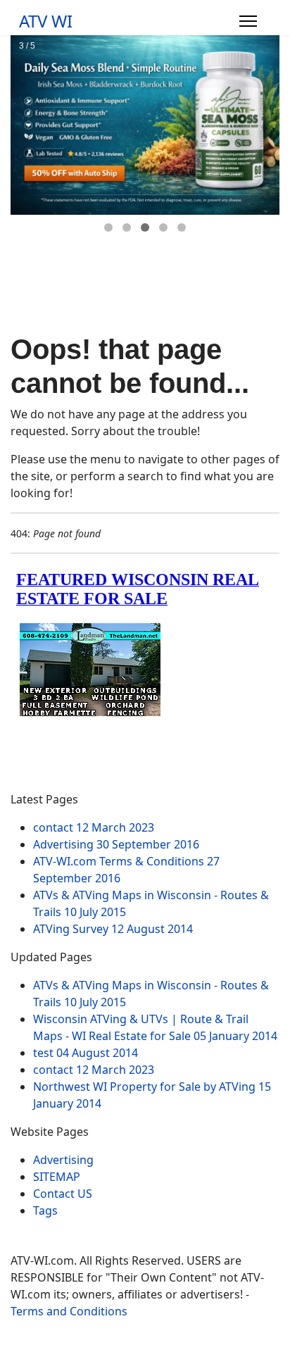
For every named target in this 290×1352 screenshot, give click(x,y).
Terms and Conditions (69, 1311)
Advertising (63, 1160)
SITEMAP (56, 1176)
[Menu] (248, 21)
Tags (45, 1210)
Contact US (62, 1193)
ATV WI (45, 21)
